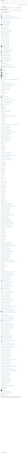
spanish (15, 10)
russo (10, 10)
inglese (2, 10)
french (20, 10)
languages (12, 10)
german (17, 10)
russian (19, 10)
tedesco (4, 10)
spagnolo (8, 10)
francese (6, 10)
